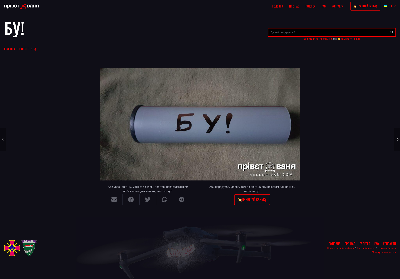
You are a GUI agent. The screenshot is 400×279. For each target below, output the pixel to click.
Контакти (389, 243)
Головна (334, 243)
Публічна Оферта (387, 248)
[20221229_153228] (200, 124)
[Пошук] (391, 32)
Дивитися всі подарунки (318, 38)
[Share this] (131, 199)
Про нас (350, 243)
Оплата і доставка (366, 248)
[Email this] (114, 199)
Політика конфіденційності (340, 248)
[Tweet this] (148, 199)
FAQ (376, 243)
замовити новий (350, 38)
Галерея (365, 243)
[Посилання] (21, 6)
